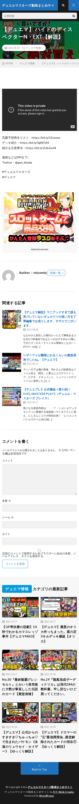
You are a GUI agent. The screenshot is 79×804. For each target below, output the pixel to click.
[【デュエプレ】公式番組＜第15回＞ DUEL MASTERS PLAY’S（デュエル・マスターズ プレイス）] (11, 396)
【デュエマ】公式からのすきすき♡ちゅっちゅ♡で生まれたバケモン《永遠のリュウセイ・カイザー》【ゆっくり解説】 (20, 741)
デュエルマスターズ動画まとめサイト (50, 787)
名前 (6, 500)
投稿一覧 (55, 272)
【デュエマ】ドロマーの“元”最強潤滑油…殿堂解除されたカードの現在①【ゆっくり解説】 (59, 739)
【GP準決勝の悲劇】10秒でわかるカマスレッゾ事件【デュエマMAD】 (20, 631)
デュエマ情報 (33, 48)
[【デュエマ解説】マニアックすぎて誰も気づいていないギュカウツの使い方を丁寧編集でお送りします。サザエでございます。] (11, 319)
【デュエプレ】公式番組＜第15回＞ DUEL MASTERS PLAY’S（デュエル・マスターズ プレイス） (49, 393)
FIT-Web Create (63, 791)
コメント (7, 460)
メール (8, 517)
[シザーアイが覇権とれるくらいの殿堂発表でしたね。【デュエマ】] (11, 362)
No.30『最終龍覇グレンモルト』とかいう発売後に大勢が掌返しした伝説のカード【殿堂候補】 (20, 687)
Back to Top (39, 769)
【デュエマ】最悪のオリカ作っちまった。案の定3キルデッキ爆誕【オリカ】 (59, 634)
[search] (74, 16)
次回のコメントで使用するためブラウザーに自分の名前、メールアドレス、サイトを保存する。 (39, 555)
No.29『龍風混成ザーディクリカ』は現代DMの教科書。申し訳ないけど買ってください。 (59, 687)
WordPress (46, 795)
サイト (6, 534)
